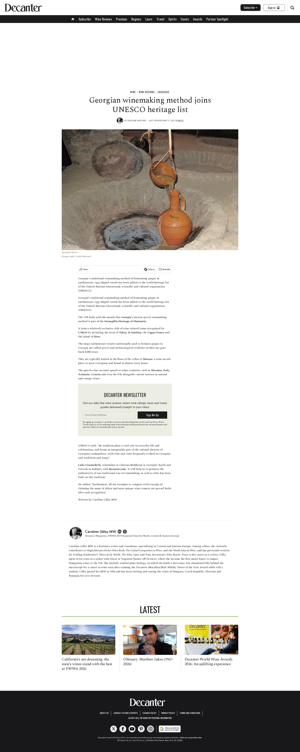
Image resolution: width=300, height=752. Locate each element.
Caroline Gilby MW (136, 120)
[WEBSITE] (125, 532)
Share (85, 269)
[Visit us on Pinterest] (141, 728)
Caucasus (163, 92)
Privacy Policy (168, 713)
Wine (133, 92)
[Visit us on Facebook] (122, 728)
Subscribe (249, 7)
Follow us (151, 269)
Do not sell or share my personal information (150, 718)
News (180, 120)
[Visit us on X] (113, 728)
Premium (121, 19)
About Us (104, 713)
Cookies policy (149, 713)
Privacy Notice (158, 422)
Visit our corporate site (191, 737)
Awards (197, 19)
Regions (136, 19)
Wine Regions (147, 92)
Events (185, 19)
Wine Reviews (103, 19)
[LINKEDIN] (120, 532)
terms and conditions (190, 713)
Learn (148, 19)
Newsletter (166, 269)
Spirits (172, 19)
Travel (160, 19)
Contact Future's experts (125, 713)
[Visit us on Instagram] (150, 728)
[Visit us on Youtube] (132, 728)
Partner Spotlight (217, 19)
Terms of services (114, 422)
